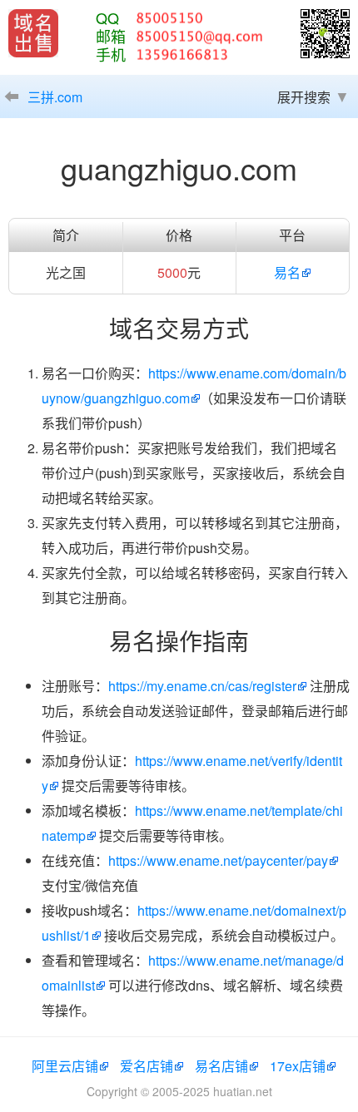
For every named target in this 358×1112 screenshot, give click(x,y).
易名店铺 (221, 1065)
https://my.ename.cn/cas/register (202, 685)
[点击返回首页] (33, 33)
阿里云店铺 (65, 1065)
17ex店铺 (298, 1065)
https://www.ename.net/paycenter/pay (218, 860)
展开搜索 (304, 96)
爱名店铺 (146, 1065)
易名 (287, 272)
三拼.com (54, 96)
